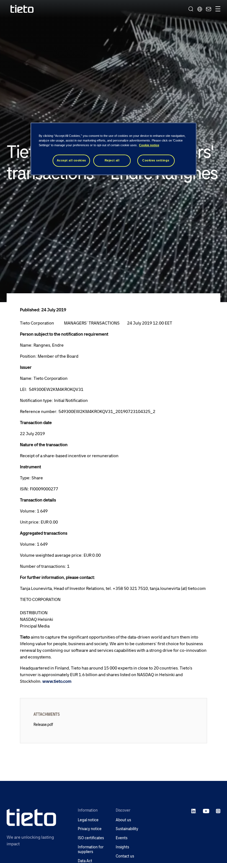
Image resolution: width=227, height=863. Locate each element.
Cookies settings (155, 160)
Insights (122, 847)
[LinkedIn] (194, 810)
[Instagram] (218, 810)
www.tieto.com (56, 681)
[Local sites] (200, 9)
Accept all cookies (71, 160)
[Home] (22, 9)
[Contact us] (207, 9)
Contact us (125, 856)
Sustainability (127, 829)
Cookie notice (149, 145)
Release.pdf (43, 724)
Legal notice (88, 820)
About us (123, 820)
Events (121, 838)
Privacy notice (90, 829)
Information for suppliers (91, 849)
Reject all (112, 160)
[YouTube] (206, 810)
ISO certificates (91, 838)
